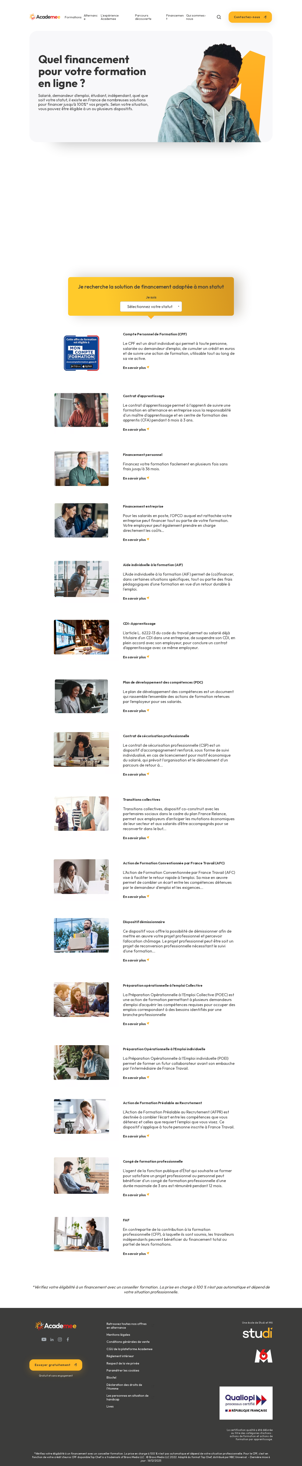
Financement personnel (142, 454)
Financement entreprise (143, 506)
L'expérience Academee (110, 17)
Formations (73, 17)
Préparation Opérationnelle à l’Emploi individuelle (164, 1049)
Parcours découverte (143, 17)
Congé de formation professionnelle (153, 1161)
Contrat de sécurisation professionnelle (156, 736)
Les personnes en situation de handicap (128, 1397)
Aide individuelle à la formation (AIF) (153, 565)
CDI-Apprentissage (139, 623)
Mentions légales (118, 1335)
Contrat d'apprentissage (143, 396)
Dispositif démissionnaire (144, 922)
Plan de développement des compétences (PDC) (163, 682)
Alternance (90, 17)
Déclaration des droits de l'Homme (124, 1386)
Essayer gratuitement (53, 1365)
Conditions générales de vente (128, 1342)
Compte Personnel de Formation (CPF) (155, 334)
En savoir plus (134, 367)
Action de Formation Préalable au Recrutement (162, 1103)
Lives (110, 1406)
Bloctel (111, 1377)
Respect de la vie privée (123, 1363)
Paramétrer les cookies (123, 1370)
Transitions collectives (141, 799)
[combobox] (151, 306)
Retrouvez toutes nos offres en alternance (127, 1326)
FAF (126, 1220)
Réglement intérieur (120, 1356)
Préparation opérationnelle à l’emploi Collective (163, 985)
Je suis (151, 297)
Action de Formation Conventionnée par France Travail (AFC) (174, 863)
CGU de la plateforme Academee (130, 1349)
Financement (175, 17)
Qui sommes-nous (196, 17)
